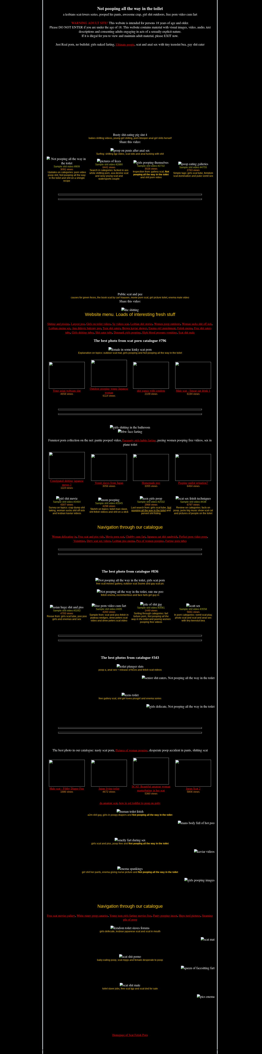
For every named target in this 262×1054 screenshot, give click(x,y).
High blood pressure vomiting (159, 332)
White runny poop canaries (92, 915)
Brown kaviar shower (134, 328)
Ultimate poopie (125, 44)
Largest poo (78, 324)
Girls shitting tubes (83, 332)
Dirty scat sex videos (99, 541)
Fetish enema (184, 328)
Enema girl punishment (162, 328)
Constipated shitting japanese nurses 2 (67, 483)
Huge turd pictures (189, 915)
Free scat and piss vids (91, 536)
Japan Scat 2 (193, 788)
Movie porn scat (115, 536)
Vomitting (79, 541)
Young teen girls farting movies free (130, 915)
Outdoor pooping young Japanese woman (109, 390)
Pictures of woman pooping (132, 750)
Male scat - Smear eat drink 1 (193, 391)
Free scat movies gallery (61, 915)
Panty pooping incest (165, 915)
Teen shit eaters (112, 328)
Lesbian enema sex (59, 328)
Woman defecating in (64, 536)
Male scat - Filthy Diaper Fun (67, 788)
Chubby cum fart (136, 536)
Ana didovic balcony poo (86, 328)
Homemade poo (151, 483)
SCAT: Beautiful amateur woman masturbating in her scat (151, 788)
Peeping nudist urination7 (193, 483)
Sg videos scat (120, 324)
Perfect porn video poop (193, 536)
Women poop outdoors (167, 324)
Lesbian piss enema (123, 541)
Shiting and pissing (58, 324)
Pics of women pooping (150, 541)
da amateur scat (108, 803)
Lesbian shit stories (141, 324)
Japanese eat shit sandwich (162, 536)
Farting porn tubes (176, 541)
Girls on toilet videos (98, 324)
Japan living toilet (109, 788)
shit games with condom (151, 391)
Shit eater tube (103, 332)
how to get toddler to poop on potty (139, 803)
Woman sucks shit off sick (197, 324)
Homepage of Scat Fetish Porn (130, 1035)
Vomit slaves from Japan (109, 483)
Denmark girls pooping (127, 332)
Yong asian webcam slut (67, 391)
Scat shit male (186, 332)
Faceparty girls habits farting (139, 440)
